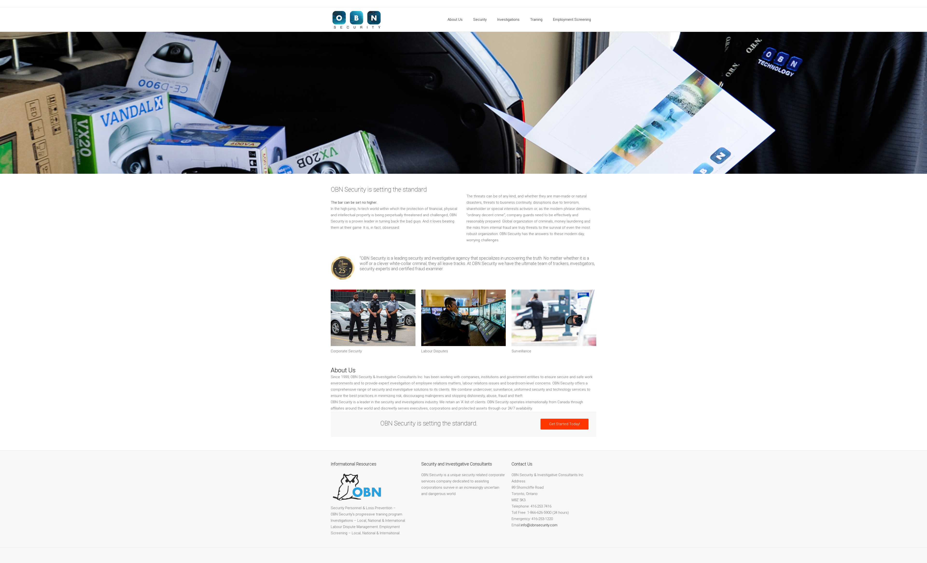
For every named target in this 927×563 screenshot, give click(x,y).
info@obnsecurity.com (539, 525)
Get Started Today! (564, 424)
